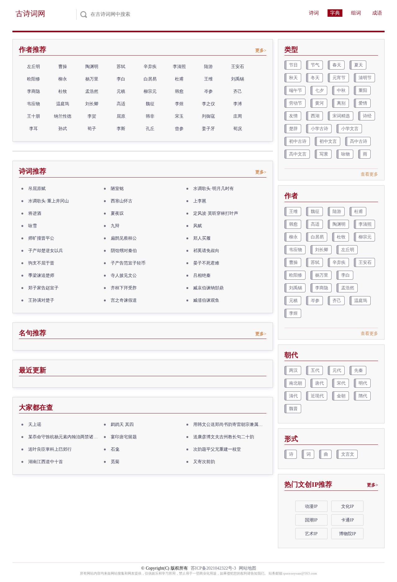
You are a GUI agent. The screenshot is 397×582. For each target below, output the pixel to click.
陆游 (208, 66)
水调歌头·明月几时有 (213, 188)
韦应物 (33, 104)
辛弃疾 (150, 66)
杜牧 (62, 91)
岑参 (208, 91)
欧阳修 (33, 79)
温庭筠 (62, 104)
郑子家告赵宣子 (43, 288)
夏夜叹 (117, 213)
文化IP (347, 506)
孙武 (62, 128)
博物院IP (347, 533)
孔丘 (150, 128)
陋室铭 (117, 188)
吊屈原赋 (37, 188)
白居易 (150, 79)
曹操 (62, 66)
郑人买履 (202, 238)
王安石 (237, 66)
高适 (121, 104)
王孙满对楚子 (41, 300)
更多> (260, 50)
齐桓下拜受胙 (124, 288)
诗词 (314, 13)
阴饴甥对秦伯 (124, 250)
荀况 (237, 128)
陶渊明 (91, 66)
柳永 (62, 79)
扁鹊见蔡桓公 (124, 238)
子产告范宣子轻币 (128, 263)
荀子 (91, 128)
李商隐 (33, 91)
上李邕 (199, 201)
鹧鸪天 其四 (122, 424)
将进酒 (34, 213)
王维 (208, 79)
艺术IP (311, 533)
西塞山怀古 (121, 201)
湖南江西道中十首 (45, 461)
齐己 (237, 91)
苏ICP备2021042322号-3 (213, 568)
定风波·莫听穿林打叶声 (215, 213)
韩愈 (179, 91)
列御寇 (208, 116)
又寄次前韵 (204, 461)
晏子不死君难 (206, 263)
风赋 (197, 225)
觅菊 (115, 461)
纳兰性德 (62, 116)
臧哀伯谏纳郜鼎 (208, 288)
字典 (335, 13)
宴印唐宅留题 (124, 437)
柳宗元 (150, 91)
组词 (356, 13)
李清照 (179, 66)
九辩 (115, 225)
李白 (121, 79)
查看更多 (369, 174)
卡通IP (347, 520)
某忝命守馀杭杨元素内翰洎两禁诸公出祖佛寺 (64, 437)
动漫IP (311, 506)
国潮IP (311, 520)
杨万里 (91, 79)
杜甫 (179, 79)
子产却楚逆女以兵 (45, 250)
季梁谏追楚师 (41, 275)
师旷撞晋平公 (41, 238)
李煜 (179, 104)
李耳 (33, 128)
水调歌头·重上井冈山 (48, 201)
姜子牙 (208, 128)
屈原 (121, 116)
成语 (377, 13)
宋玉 (179, 116)
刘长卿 (91, 104)
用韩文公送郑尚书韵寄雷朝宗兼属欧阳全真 (229, 424)
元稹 (121, 91)
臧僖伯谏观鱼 (206, 300)
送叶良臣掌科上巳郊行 (50, 449)
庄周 (237, 116)
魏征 (150, 104)
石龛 (115, 449)
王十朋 (33, 116)
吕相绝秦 (202, 275)
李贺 (91, 116)
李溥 (237, 104)
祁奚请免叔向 (206, 250)
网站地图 (247, 568)
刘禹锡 (237, 79)
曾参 (179, 128)
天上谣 (34, 424)
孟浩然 (91, 91)
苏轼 (121, 66)
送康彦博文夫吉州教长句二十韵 (223, 437)
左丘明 (33, 66)
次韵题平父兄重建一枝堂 (217, 449)
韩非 (150, 116)
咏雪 (32, 225)
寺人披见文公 (124, 275)
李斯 (121, 128)
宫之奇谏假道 (124, 300)
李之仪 (208, 104)
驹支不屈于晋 (41, 263)
